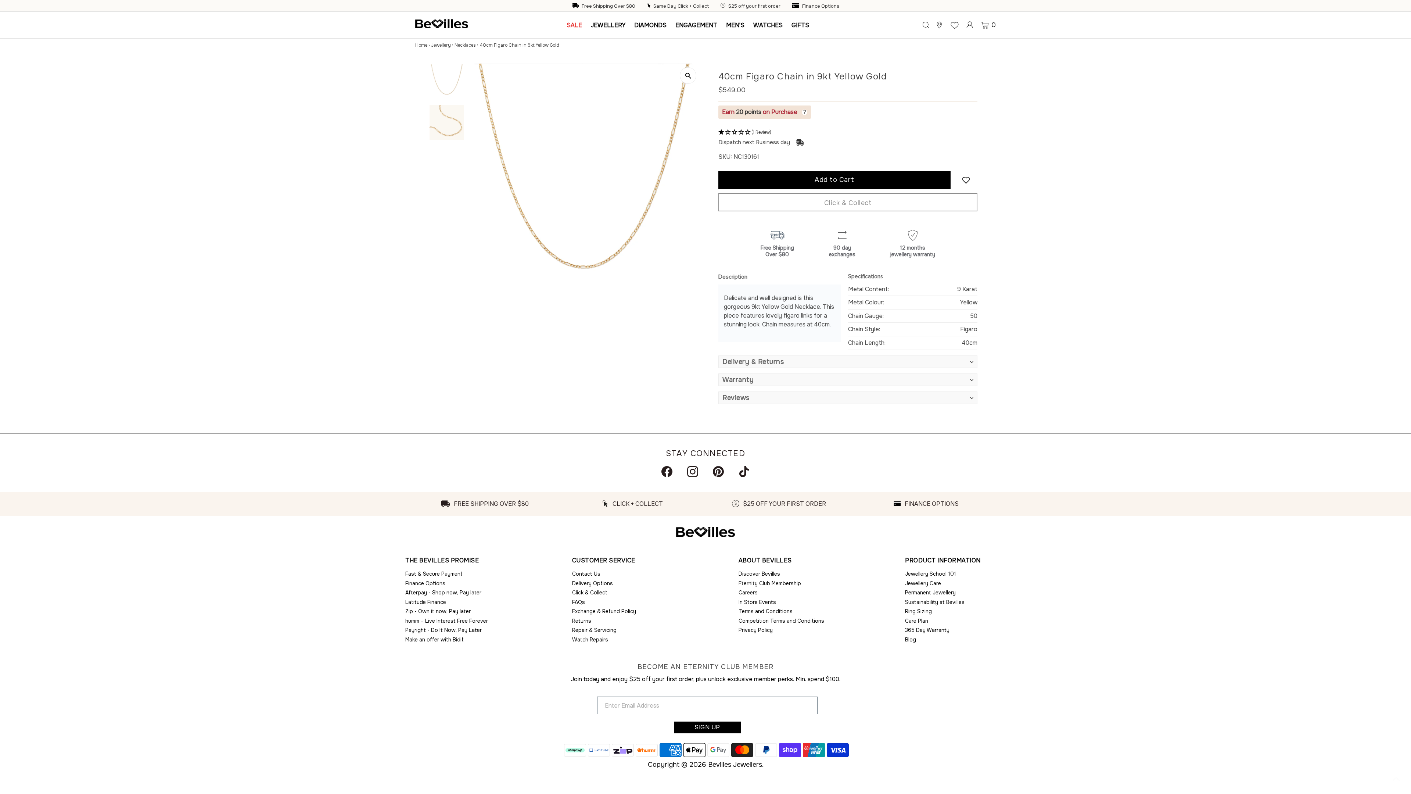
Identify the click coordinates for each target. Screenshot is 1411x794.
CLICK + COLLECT (638, 504)
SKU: (725, 157)
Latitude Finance (425, 602)
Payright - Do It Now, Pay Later (443, 630)
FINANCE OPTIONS (932, 504)
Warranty (738, 380)
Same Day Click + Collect (681, 6)
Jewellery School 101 (930, 574)
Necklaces (465, 45)
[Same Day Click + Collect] (649, 6)
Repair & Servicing (594, 630)
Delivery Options (592, 583)
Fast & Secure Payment (434, 574)
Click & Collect (848, 203)
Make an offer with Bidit (434, 639)
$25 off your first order (754, 6)
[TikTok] (744, 471)
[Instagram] (692, 471)
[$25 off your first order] (724, 6)
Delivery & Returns (753, 362)
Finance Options (820, 6)
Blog (910, 639)
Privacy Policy (756, 630)
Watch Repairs (590, 639)
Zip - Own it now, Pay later (438, 611)
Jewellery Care (923, 583)
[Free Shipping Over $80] (576, 6)
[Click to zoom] (688, 75)
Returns (581, 621)
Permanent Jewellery (930, 592)
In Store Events (757, 602)
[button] (847, 132)
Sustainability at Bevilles (935, 602)
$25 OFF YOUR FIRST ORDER (784, 504)
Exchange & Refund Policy (604, 611)
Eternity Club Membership (770, 583)
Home (421, 45)
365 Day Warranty (927, 630)
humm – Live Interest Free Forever (446, 621)
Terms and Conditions (766, 611)
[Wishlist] (954, 25)
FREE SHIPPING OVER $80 (491, 504)
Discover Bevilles (759, 574)
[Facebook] (666, 471)
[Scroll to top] (1396, 779)
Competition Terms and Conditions (781, 621)
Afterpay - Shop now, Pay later (443, 592)
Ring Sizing (918, 611)
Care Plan (916, 621)
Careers (748, 592)
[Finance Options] (796, 6)
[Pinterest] (718, 471)
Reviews (736, 398)
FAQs (578, 602)
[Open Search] (926, 25)
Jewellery (441, 45)
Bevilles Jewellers (735, 764)
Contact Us (586, 574)
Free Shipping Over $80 (608, 6)
